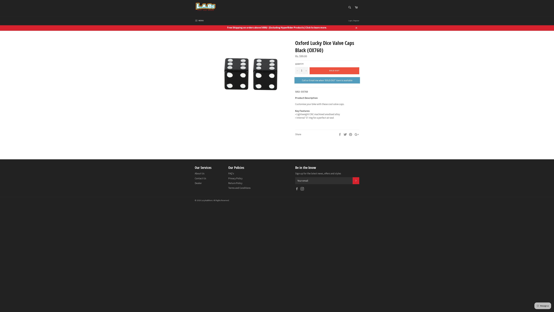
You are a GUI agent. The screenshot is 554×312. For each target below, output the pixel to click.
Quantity (299, 64)
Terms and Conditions (239, 188)
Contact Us (200, 178)
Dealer (198, 183)
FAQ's (231, 173)
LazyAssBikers (207, 200)
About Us (199, 173)
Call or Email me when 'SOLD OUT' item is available (327, 80)
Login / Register (353, 20)
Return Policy (235, 183)
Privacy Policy (235, 178)
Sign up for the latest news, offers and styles (318, 173)
